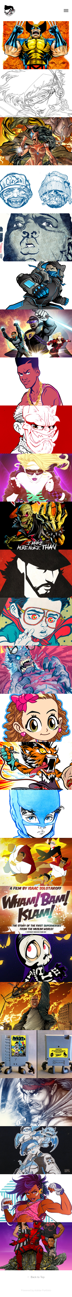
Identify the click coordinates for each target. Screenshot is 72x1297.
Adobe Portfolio (42, 1290)
